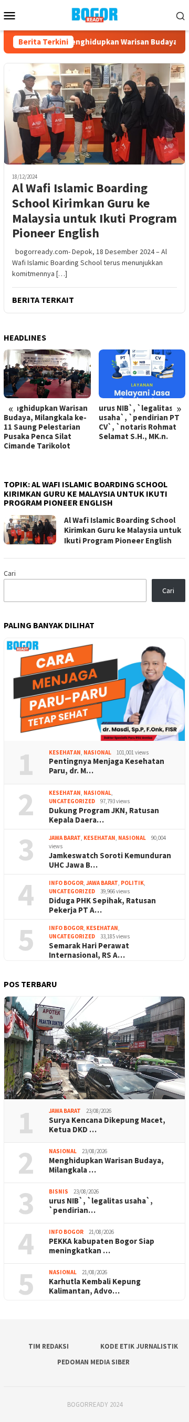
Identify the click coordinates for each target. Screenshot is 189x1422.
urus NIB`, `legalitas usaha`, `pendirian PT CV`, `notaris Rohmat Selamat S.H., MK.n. (139, 422)
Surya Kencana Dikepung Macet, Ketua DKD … (107, 1124)
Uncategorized (72, 801)
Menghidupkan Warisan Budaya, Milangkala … (106, 1165)
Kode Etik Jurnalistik (139, 1346)
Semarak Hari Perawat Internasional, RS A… (89, 950)
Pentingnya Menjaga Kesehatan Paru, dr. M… (106, 766)
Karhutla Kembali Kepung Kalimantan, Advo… (95, 1286)
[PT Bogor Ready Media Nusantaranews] (94, 14)
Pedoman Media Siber (93, 1362)
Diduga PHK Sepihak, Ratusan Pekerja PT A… (102, 905)
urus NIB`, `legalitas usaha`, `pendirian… (101, 1205)
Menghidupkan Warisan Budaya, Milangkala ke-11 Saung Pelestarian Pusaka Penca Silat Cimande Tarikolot (46, 427)
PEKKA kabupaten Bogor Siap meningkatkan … (101, 1246)
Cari (10, 573)
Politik (132, 883)
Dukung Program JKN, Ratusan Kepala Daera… (104, 815)
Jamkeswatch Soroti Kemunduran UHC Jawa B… (110, 860)
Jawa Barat (65, 837)
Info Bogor (66, 883)
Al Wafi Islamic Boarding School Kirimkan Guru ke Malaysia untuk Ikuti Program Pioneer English (94, 211)
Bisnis (58, 1191)
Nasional (97, 752)
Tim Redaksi (48, 1346)
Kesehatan (65, 752)
